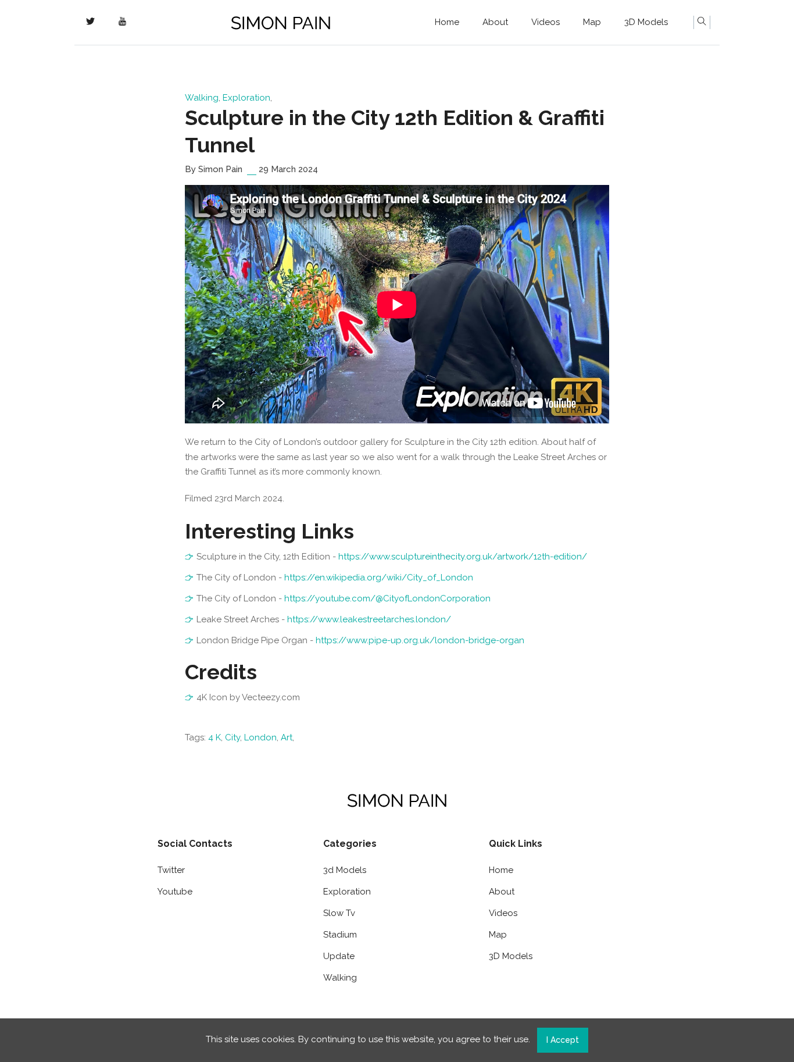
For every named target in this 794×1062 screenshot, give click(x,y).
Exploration (246, 97)
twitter (171, 870)
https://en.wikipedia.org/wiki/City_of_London (378, 577)
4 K (214, 737)
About (495, 22)
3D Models (646, 22)
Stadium (340, 934)
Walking (202, 97)
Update (339, 956)
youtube (175, 891)
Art (286, 737)
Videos (545, 22)
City (232, 737)
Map (592, 22)
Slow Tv (339, 913)
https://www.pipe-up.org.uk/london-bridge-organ (420, 640)
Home (447, 22)
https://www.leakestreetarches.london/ (369, 619)
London (260, 737)
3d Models (344, 870)
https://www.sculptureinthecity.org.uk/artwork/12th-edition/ (462, 556)
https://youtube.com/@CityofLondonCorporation (387, 598)
